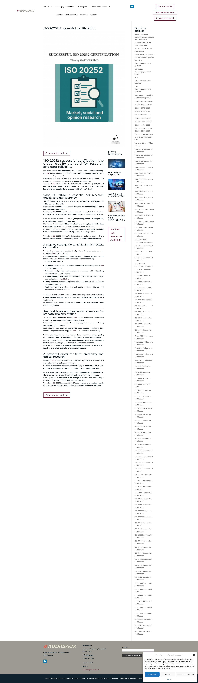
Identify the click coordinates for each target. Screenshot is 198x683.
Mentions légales (94, 678)
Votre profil (83, 7)
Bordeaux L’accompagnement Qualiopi (143, 71)
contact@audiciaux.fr (90, 670)
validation (65, 279)
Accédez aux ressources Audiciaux (116, 234)
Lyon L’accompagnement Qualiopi (143, 89)
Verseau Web (79, 678)
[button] (194, 655)
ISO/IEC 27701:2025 (142, 108)
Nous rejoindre (165, 6)
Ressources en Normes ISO (67, 15)
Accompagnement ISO (65, 7)
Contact (93, 15)
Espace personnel (165, 18)
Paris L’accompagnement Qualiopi (143, 80)
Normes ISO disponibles (114, 173)
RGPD (169, 679)
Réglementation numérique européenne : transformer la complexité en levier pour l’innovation (144, 39)
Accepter (152, 674)
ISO (48, 173)
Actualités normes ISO (101, 7)
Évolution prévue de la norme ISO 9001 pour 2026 (144, 137)
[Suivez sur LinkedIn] (132, 6)
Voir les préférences (185, 674)
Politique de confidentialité (131, 678)
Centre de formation (165, 12)
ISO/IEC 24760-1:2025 (143, 122)
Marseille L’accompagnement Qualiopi (143, 63)
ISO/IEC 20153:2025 (142, 111)
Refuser (168, 674)
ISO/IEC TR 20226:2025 (144, 101)
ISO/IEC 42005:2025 (142, 118)
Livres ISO (84, 15)
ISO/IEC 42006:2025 (142, 115)
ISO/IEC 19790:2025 (142, 125)
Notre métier (48, 7)
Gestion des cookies (110, 678)
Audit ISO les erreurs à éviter (116, 195)
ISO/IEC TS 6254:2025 (143, 105)
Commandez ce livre (57, 153)
